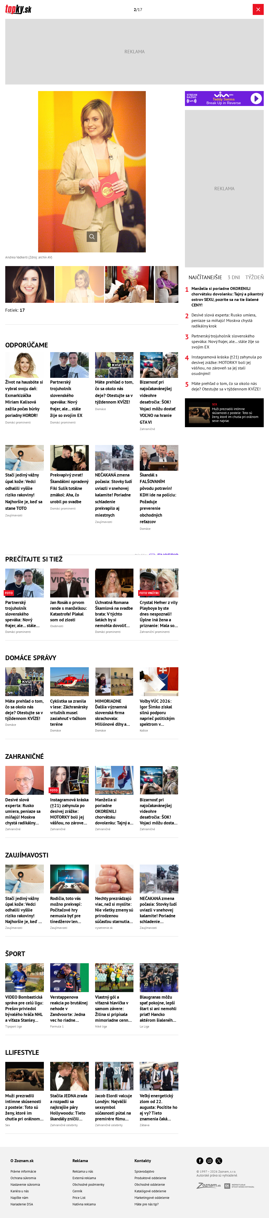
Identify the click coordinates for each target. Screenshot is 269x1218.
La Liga (144, 1026)
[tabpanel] (224, 339)
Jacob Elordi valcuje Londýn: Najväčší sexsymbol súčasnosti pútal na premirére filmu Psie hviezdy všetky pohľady (113, 1107)
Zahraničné (24, 756)
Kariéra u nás (20, 1191)
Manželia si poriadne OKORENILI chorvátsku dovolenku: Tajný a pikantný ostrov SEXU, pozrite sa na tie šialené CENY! (113, 811)
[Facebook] (199, 1161)
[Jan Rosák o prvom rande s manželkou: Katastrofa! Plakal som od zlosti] (69, 583)
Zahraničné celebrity (64, 1125)
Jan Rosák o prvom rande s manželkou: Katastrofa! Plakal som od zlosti (68, 611)
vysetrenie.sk (104, 928)
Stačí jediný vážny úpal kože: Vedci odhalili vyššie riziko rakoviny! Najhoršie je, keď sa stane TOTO (23, 910)
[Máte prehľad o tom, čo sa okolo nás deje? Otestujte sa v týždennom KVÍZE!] (24, 681)
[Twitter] (218, 1161)
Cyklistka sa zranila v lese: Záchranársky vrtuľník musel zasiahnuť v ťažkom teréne (68, 712)
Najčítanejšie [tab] (205, 277)
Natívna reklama (84, 1204)
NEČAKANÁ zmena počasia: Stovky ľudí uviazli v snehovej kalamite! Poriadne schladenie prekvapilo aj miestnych (158, 910)
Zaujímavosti (26, 855)
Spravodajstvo (144, 1171)
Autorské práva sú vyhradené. (217, 1175)
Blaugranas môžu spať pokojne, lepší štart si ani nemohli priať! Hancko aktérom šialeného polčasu (158, 1008)
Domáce (10, 725)
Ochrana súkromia (23, 1178)
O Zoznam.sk (22, 1160)
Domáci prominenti (18, 632)
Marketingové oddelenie (151, 1197)
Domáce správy (30, 657)
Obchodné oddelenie (149, 1184)
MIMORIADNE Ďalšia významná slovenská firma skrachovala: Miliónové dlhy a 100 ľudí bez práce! (113, 712)
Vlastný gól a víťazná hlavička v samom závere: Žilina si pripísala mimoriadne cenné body (113, 1008)
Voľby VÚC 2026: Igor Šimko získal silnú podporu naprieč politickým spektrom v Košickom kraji (157, 712)
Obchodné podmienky (88, 1184)
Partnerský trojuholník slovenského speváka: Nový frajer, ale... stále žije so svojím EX (21, 614)
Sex (7, 1125)
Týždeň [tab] (254, 277)
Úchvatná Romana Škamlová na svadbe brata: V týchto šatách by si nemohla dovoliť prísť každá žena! (114, 614)
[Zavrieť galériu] (258, 9)
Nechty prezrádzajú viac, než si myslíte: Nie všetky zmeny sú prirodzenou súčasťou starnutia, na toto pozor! (114, 910)
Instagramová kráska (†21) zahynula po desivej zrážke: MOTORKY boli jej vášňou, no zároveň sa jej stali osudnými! (69, 811)
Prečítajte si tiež (34, 559)
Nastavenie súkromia (25, 1184)
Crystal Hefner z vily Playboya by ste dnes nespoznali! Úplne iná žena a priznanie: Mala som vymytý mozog (159, 614)
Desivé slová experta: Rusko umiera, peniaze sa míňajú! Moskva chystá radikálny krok (22, 811)
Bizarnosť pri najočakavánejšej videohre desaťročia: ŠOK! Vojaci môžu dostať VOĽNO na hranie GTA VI (157, 811)
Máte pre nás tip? (146, 1204)
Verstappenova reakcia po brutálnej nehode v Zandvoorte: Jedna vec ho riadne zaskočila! (69, 1008)
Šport (15, 953)
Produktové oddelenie (150, 1178)
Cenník (77, 1191)
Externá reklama (84, 1178)
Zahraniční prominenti (155, 632)
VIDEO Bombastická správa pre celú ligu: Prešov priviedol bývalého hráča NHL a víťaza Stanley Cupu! (24, 1008)
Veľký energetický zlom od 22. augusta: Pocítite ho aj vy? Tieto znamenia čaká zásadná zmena (158, 1107)
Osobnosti (56, 626)
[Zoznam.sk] (210, 1187)
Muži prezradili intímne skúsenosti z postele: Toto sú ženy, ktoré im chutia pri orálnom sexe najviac (23, 1107)
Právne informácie (23, 1171)
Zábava (144, 1125)
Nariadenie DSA (22, 1204)
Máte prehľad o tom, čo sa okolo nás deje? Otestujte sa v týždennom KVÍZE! (24, 709)
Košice (144, 730)
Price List (79, 1197)
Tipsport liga (13, 1026)
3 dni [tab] (233, 277)
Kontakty (142, 1160)
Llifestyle (22, 1052)
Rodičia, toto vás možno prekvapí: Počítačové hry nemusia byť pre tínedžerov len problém (66, 910)
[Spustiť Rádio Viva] (223, 94)
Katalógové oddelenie (150, 1191)
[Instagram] (209, 1161)
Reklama (80, 1160)
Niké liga (101, 1026)
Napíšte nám (19, 1197)
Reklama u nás (83, 1171)
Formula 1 (57, 1026)
